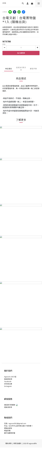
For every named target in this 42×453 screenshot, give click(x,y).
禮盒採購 (7, 431)
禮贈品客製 (8, 428)
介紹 (14, 377)
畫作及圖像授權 (9, 433)
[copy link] (23, 12)
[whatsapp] (19, 12)
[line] (10, 12)
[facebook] (14, 12)
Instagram (8, 386)
